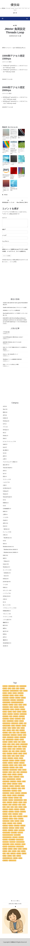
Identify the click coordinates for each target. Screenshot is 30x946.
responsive (18, 792)
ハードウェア (6, 593)
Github (23, 741)
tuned (15, 816)
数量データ (13, 853)
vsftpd (22, 820)
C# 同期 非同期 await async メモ (6, 164)
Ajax (17, 688)
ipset (4, 753)
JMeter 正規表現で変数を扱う (13, 138)
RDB (4, 511)
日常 (4, 470)
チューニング (6, 532)
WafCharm (5, 825)
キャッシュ (20, 832)
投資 (4, 476)
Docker (23, 727)
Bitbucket (16, 706)
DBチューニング (14, 723)
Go (3, 453)
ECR (10, 732)
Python (5, 578)
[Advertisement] (15, 281)
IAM (24, 748)
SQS (8, 806)
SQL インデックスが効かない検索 (10, 364)
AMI (21, 690)
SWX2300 (22, 809)
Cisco (5, 575)
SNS (10, 804)
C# (3, 540)
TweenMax (20, 816)
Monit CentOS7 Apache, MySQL (12, 176)
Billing (25, 704)
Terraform (5, 813)
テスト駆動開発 (11, 839)
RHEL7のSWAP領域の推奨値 (13, 189)
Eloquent (19, 734)
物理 (4, 628)
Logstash (17, 760)
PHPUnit (19, 781)
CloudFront (16, 713)
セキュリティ (6, 590)
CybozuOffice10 (10, 720)
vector (16, 818)
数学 (4, 625)
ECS (14, 732)
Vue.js (5, 823)
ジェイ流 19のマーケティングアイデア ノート (21, 150)
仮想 (4, 558)
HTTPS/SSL (19, 748)
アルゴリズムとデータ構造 (9, 462)
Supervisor (5, 809)
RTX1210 (16, 797)
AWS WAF (5, 704)
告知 (4, 438)
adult (9, 688)
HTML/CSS (6, 596)
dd (25, 723)
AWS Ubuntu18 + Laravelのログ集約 (6, 176)
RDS (23, 788)
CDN (4, 599)
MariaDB (5, 762)
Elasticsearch (14, 734)
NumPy (5, 774)
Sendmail (10, 799)
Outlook (10, 776)
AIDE (13, 688)
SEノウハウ (5, 605)
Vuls (14, 823)
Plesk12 (9, 783)
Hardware (24, 746)
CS (3, 505)
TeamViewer (23, 811)
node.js (24, 769)
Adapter (5, 688)
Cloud (4, 520)
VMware (6, 561)
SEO (4, 543)
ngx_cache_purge (13, 769)
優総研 (4, 640)
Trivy (10, 816)
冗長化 (20, 848)
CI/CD (15, 711)
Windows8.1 (17, 825)
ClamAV (24, 711)
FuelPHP (10, 741)
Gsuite (15, 746)
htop (14, 748)
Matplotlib (16, 762)
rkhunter (9, 795)
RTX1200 (10, 797)
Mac (4, 409)
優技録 (15, 4)
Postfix (20, 783)
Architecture (6, 488)
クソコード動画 (17, 834)
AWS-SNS (18, 697)
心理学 (4, 514)
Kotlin (4, 418)
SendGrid (5, 799)
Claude (5, 713)
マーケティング (6, 616)
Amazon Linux (6, 690)
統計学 (4, 631)
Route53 (14, 795)
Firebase (5, 421)
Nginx (21, 767)
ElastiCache (23, 732)
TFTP (10, 813)
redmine (12, 792)
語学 (4, 637)
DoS (4, 730)
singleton (15, 802)
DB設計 (21, 723)
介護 (4, 485)
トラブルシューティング (8, 608)
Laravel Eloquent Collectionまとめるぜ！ (13, 337)
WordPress (6, 537)
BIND (11, 706)
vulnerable (10, 823)
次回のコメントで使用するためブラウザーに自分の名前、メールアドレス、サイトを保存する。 (15, 250)
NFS (17, 767)
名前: (4, 229)
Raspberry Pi (14, 788)
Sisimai (20, 802)
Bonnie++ (21, 706)
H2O (19, 746)
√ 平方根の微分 (6, 332)
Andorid (25, 690)
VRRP (12, 820)
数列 (8, 853)
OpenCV (14, 774)
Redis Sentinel (6, 792)
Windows (5, 567)
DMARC (14, 727)
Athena (16, 695)
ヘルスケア (5, 482)
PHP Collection (6, 781)
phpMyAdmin (13, 781)
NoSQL (4, 435)
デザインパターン (20, 839)
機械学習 (5, 622)
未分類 (4, 646)
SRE (12, 806)
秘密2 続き (20, 162)
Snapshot (5, 804)
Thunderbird (15, 813)
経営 (4, 456)
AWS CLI (23, 697)
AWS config (13, 699)
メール (4, 235)
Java (4, 447)
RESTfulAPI (24, 792)
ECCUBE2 (22, 730)
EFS (18, 732)
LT (3, 499)
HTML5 (9, 748)
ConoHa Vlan (18, 718)
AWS (4, 523)
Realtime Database (7, 790)
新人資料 (18, 853)
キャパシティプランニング (8, 834)
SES (25, 799)
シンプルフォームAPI (13, 163)
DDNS (13, 725)
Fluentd (22, 739)
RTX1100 (5, 797)
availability (12, 697)
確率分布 (18, 855)
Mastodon (10, 762)
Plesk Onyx (15, 783)
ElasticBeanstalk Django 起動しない (21, 176)
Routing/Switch (20, 795)
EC (3, 602)
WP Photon (11, 827)
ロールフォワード (20, 846)
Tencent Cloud (7, 467)
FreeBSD (5, 741)
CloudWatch (6, 716)
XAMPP (17, 827)
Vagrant (11, 818)
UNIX (4, 587)
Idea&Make (6, 643)
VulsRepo (19, 823)
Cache (12, 709)
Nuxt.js (5, 494)
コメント (4, 217)
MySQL (5, 529)
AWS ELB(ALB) (20, 699)
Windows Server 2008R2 (10, 552)
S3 (20, 797)
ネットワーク (6, 570)
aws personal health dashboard (17, 702)
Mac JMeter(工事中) (21, 137)
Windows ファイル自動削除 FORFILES (12, 359)
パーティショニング (20, 841)
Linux (4, 564)
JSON (9, 755)
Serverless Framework (18, 799)
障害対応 (5, 502)
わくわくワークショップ (8, 441)
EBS (13, 730)
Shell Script (9, 802)
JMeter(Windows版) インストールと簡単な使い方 (6, 150)
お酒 (4, 459)
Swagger (11, 809)
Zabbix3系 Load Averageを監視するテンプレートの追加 (13, 151)
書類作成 (24, 853)
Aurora (21, 695)
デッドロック (6, 841)
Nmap (20, 769)
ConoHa (11, 718)
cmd (10, 716)
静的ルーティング (12, 860)
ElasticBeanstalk (6, 734)
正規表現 (9, 855)
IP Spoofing (10, 753)
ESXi (24, 734)
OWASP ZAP (16, 776)
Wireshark (23, 825)
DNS (18, 727)
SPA (20, 804)
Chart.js (5, 711)
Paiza (22, 776)
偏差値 (15, 848)
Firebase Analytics (10, 739)
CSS (23, 718)
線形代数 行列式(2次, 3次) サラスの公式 (12, 342)
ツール (4, 584)
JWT (13, 755)
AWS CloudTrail (6, 699)
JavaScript (6, 581)
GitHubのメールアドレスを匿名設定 (11, 310)
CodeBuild (15, 716)
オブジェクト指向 (6, 832)
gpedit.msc (10, 746)
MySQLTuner (6, 767)
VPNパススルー (6, 820)
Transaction (5, 816)
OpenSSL (20, 774)
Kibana (22, 755)
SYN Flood (11, 811)
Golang (5, 491)
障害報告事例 (6, 610)
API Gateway (6, 695)
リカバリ (5, 846)
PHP (4, 555)
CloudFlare (10, 713)
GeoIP (15, 741)
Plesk (24, 781)
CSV (4, 720)
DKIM (9, 727)
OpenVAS (5, 776)
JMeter (6, 194)
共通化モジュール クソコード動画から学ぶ (6, 189)
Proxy (4, 788)
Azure (16, 704)
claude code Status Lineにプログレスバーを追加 (14, 307)
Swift (4, 444)
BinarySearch (6, 706)
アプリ (4, 426)
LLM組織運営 (6, 508)
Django (5, 727)
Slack (25, 802)
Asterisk (11, 695)
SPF (4, 806)
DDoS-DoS (18, 725)
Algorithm (22, 688)
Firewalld (16, 739)
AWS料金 (11, 704)
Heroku (5, 748)
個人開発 (5, 450)
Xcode (22, 827)
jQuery (25, 753)
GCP (4, 406)
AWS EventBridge (7, 702)
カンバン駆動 (14, 832)
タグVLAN (5, 839)
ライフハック (6, 479)
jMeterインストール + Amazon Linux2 (6, 138)
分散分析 (24, 848)
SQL (4, 526)
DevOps (5, 429)
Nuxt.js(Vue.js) (6, 497)
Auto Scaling (6, 697)
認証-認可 (5, 464)
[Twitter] (15, 906)
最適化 (5, 855)
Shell (4, 802)
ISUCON (15, 753)
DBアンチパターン (7, 723)
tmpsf (21, 813)
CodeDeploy (22, 716)
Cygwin (16, 720)
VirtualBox (20, 818)
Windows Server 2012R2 (10, 549)
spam (24, 804)
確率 (14, 855)
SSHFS (20, 806)
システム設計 (6, 619)
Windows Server (7, 546)
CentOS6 (17, 709)
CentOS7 (22, 709)
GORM (5, 746)
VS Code (17, 820)
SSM (25, 806)
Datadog (21, 720)
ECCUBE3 (5, 732)
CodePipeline (6, 718)
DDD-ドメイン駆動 (7, 725)
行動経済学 (5, 860)
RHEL (5, 795)
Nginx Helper (6, 769)
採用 (4, 853)
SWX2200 (16, 809)
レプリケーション (12, 846)
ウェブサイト (5, 241)
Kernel (17, 755)
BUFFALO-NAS (6, 709)
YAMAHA (6, 573)
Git (19, 741)
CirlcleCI (19, 711)
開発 (16, 25)
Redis (20, 790)
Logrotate (11, 760)
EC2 (17, 730)
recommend (14, 790)
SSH (16, 806)
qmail (9, 788)
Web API (10, 825)
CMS (4, 535)
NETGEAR (12, 767)
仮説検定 (10, 848)
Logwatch (22, 760)
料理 (4, 634)
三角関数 (5, 848)
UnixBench (5, 818)
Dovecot (8, 730)
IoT (4, 424)
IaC (4, 473)
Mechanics (22, 762)
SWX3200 (5, 811)
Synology (17, 811)
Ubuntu (25, 816)
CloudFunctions (23, 713)
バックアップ (12, 841)
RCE (19, 788)
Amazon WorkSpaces (14, 690)
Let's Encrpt (6, 760)
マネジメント (6, 613)
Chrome (10, 711)
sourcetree (15, 804)
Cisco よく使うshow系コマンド (10, 354)
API (4, 415)
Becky (20, 704)
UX (3, 432)
